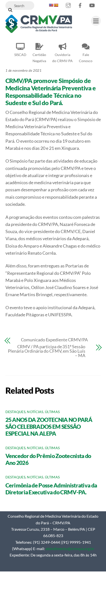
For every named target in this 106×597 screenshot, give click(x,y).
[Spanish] (56, 5)
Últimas (52, 412)
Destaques (15, 412)
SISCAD (20, 55)
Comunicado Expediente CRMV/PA (54, 339)
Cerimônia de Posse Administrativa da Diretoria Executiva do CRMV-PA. (51, 489)
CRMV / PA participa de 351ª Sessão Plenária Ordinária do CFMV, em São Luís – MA (46, 351)
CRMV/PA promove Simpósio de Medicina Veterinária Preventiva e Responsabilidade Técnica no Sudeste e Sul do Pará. (50, 91)
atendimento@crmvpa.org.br (70, 548)
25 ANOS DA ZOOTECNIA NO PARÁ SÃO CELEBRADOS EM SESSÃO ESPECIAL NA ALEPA (48, 426)
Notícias (35, 412)
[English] (51, 5)
